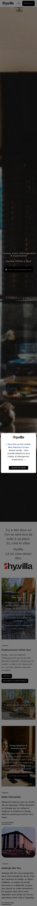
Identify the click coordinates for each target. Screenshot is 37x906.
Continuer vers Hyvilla (18, 468)
